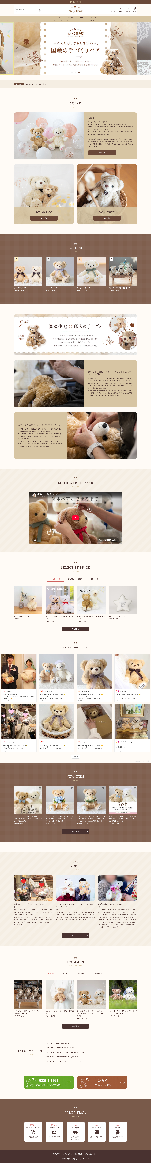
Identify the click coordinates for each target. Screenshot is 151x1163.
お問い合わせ (67, 1154)
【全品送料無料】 (75, 2)
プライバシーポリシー (92, 1154)
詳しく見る (102, 152)
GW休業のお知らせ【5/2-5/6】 (65, 1048)
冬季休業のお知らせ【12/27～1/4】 (67, 1057)
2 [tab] (75, 72)
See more (75, 757)
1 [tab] (72, 72)
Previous (19, 49)
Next (132, 49)
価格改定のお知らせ (42, 84)
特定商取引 (78, 1154)
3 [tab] (79, 72)
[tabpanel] (75, 48)
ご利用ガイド (56, 1154)
